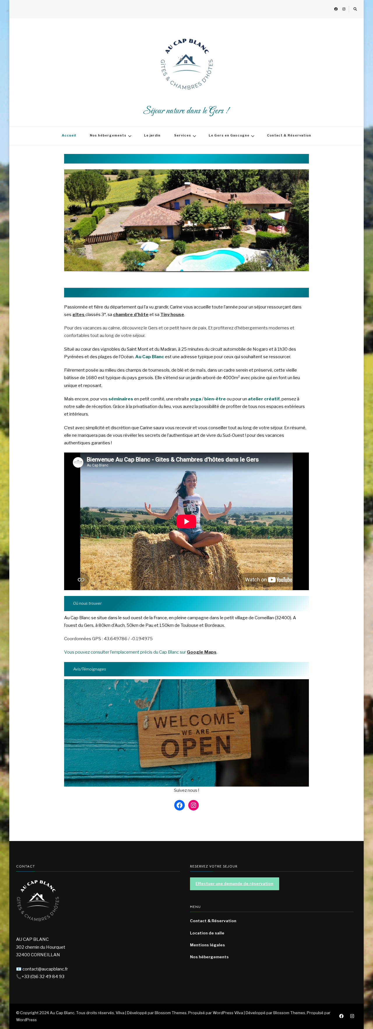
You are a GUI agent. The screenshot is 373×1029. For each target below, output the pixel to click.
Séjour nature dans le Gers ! (186, 111)
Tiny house (172, 314)
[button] (170, 265)
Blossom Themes (289, 1012)
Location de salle (207, 933)
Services (182, 135)
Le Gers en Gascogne (229, 135)
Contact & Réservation (289, 135)
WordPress (26, 1019)
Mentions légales (207, 945)
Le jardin (152, 135)
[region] (186, 225)
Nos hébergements (108, 135)
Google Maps (202, 652)
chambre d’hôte (131, 314)
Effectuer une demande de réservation (234, 883)
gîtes (78, 314)
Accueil (69, 135)
